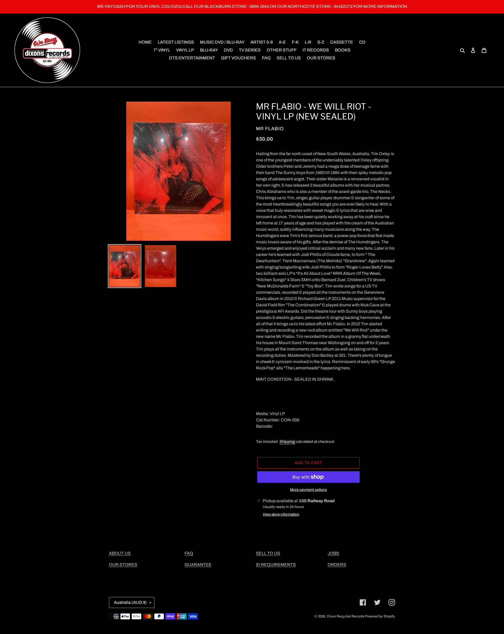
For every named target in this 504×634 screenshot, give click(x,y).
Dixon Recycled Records (345, 616)
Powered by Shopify (380, 616)
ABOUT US (120, 553)
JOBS (333, 553)
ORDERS (337, 564)
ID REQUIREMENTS (276, 564)
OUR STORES (123, 564)
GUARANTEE (198, 564)
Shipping (287, 441)
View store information (281, 514)
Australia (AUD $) (130, 602)
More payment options (308, 490)
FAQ (189, 553)
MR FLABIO (270, 128)
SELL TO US (268, 553)
